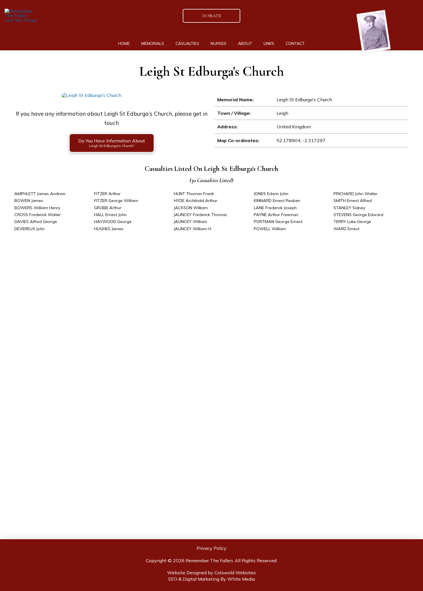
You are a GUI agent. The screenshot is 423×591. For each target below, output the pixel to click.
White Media (241, 579)
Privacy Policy (211, 548)
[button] (111, 143)
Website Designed (187, 572)
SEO (172, 579)
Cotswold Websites (235, 572)
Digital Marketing (201, 579)
